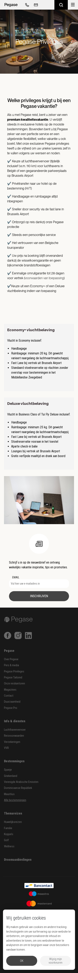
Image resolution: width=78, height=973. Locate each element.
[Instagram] (18, 635)
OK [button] (21, 961)
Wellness (9, 846)
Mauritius (9, 794)
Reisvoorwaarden (14, 735)
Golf (6, 840)
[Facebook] (7, 635)
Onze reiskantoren (14, 683)
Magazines (10, 689)
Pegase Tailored (13, 677)
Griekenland (10, 776)
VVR (6, 748)
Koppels (8, 834)
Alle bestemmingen (15, 800)
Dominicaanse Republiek (18, 788)
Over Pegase (11, 659)
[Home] (11, 5)
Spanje (8, 769)
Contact (8, 695)
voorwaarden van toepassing (44, 278)
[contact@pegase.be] (35, 5)
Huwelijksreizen (13, 822)
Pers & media (11, 665)
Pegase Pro (10, 708)
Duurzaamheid (12, 701)
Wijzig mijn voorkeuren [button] (55, 960)
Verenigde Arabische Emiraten (21, 782)
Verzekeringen (12, 742)
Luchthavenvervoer (15, 729)
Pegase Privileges (14, 671)
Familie (8, 828)
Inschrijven (39, 596)
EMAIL (15, 577)
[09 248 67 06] (26, 5)
